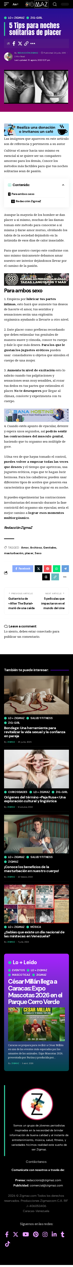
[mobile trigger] (7, 4)
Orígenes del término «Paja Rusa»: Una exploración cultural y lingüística (35, 799)
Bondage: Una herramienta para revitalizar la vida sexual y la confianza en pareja (34, 732)
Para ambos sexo (23, 194)
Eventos (18, 970)
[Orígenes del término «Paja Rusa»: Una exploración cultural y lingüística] (36, 769)
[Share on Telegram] (65, 568)
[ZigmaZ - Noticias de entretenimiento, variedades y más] (37, 4)
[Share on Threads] (46, 576)
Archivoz (36, 547)
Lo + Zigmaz (16, 18)
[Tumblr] (62, 1234)
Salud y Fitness (41, 718)
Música (35, 927)
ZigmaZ (15, 1063)
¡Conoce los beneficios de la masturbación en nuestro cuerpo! (31, 868)
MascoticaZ (21, 975)
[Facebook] (7, 1234)
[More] (33, 43)
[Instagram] (45, 1234)
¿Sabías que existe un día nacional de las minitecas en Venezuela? (34, 934)
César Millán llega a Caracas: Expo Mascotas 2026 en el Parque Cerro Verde (35, 991)
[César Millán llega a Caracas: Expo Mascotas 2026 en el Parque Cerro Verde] (36, 1024)
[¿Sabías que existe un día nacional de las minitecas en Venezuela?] (36, 904)
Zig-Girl (36, 18)
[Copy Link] (26, 43)
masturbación (13, 553)
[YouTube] (25, 1234)
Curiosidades (17, 792)
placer (29, 553)
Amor (25, 547)
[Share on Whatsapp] (56, 568)
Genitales (49, 547)
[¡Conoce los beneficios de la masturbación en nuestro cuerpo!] (36, 834)
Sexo (38, 553)
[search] (55, 4)
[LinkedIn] (54, 1234)
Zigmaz (41, 975)
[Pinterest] (36, 1234)
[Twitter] (15, 1234)
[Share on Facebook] (14, 43)
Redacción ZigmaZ (28, 53)
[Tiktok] (7, 1244)
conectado (44, 631)
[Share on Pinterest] (48, 568)
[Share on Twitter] (20, 43)
